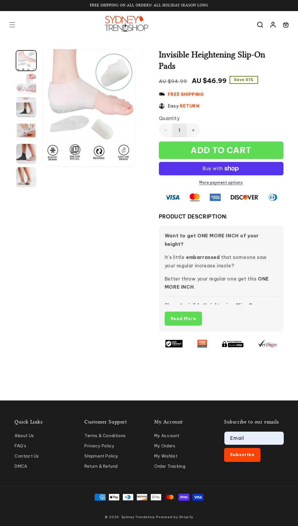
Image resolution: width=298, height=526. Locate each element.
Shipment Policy (101, 456)
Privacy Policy (99, 446)
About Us (24, 435)
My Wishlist (166, 456)
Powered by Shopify (174, 517)
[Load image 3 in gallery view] (26, 107)
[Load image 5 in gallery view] (26, 154)
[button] (12, 24)
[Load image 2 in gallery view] (26, 84)
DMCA (21, 466)
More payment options (221, 182)
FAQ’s (20, 446)
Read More (183, 318)
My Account (167, 435)
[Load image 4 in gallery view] (26, 130)
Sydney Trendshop (138, 517)
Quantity (169, 118)
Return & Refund (101, 466)
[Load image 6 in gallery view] (26, 177)
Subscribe (242, 454)
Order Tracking (169, 466)
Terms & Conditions (105, 435)
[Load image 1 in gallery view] (26, 60)
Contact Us (27, 456)
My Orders (164, 446)
